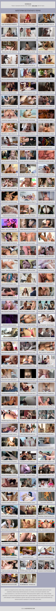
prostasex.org (28, 4)
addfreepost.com (30, 608)
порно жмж (34, 5)
